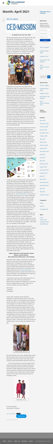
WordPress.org (44, 224)
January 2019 (43, 148)
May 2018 (42, 160)
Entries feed (43, 219)
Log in (41, 217)
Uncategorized (44, 209)
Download (18, 413)
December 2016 (44, 182)
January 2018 (43, 167)
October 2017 (43, 173)
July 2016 (42, 188)
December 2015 (44, 195)
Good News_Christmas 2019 (44, 67)
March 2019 (43, 142)
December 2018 (44, 151)
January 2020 (43, 130)
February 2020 (44, 126)
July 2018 (42, 154)
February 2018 (44, 164)
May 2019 (42, 139)
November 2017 (44, 170)
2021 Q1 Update (12, 19)
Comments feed (44, 222)
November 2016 (44, 185)
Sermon (42, 206)
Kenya (41, 203)
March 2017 (43, 179)
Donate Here (21, 416)
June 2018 (42, 157)
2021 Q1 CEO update (11, 413)
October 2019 (43, 136)
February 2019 (44, 145)
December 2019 (44, 133)
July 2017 (42, 176)
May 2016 (42, 191)
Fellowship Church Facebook (45, 12)
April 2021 (42, 120)
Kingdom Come (44, 56)
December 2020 (44, 123)
